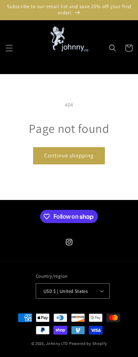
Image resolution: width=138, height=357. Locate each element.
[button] (9, 48)
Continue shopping (69, 155)
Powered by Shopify (88, 343)
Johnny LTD (57, 343)
